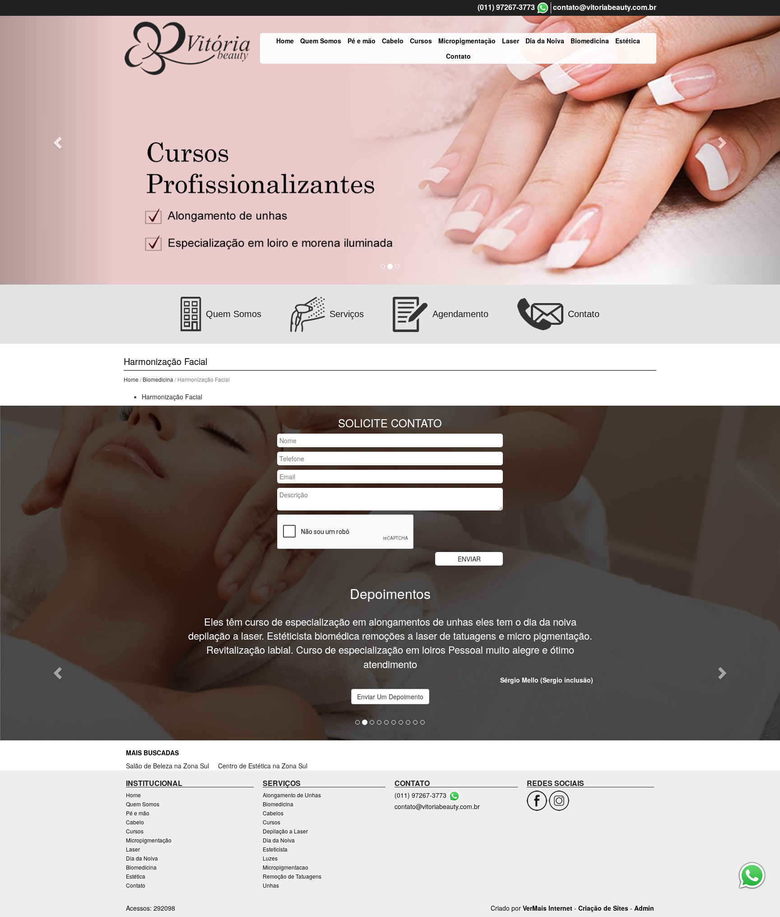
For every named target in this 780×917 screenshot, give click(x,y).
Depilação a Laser (285, 831)
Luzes (270, 858)
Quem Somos (320, 40)
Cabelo (393, 40)
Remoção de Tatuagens (292, 876)
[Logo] (187, 48)
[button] (58, 142)
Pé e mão (362, 40)
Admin (644, 907)
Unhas (271, 885)
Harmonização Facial (172, 396)
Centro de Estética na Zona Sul (262, 765)
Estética (627, 40)
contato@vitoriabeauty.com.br (604, 7)
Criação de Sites (603, 907)
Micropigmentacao (285, 867)
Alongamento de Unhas (292, 795)
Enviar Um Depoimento (390, 696)
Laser (510, 40)
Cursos (421, 40)
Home (285, 40)
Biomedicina (590, 40)
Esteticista (275, 849)
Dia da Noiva (544, 40)
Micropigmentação (467, 40)
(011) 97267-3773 (506, 7)
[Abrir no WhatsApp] (542, 8)
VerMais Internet (547, 907)
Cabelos (273, 813)
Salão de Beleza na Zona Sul (167, 765)
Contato (458, 56)
